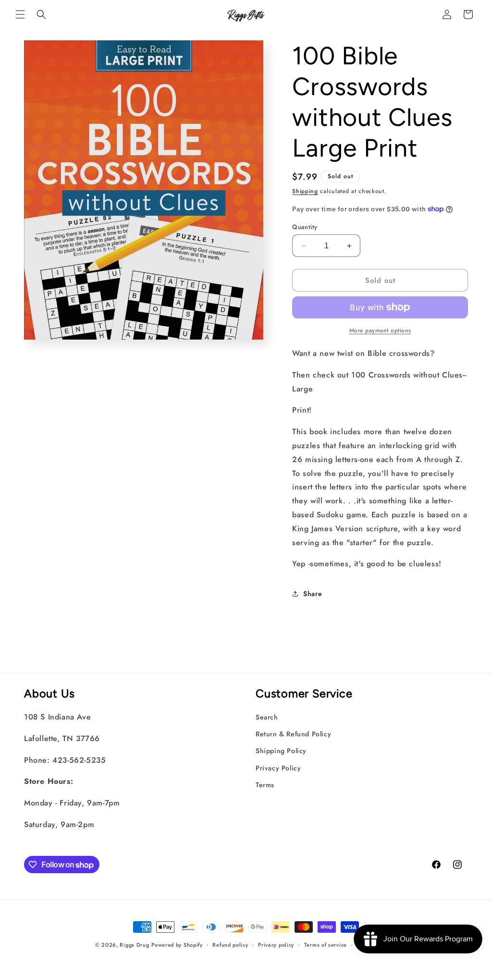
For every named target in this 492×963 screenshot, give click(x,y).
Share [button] (312, 593)
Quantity (304, 227)
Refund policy (230, 945)
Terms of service (325, 945)
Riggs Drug (134, 945)
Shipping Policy (281, 751)
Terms (265, 785)
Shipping (305, 191)
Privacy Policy (278, 768)
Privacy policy (276, 945)
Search (267, 717)
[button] (20, 14)
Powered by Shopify (177, 945)
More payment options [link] (380, 330)
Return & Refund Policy (293, 734)
